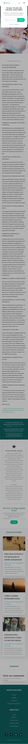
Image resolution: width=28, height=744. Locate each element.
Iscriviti (21, 20)
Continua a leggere (14, 24)
